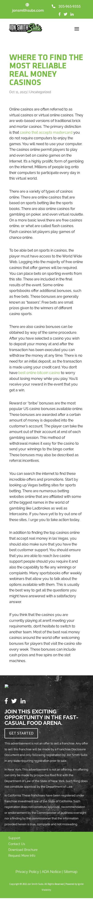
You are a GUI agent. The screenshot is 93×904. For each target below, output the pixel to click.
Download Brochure (22, 850)
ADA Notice (51, 872)
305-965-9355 (69, 6)
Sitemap (70, 872)
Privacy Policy (27, 872)
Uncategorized (40, 92)
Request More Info (21, 855)
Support (14, 838)
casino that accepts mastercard (46, 132)
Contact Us (16, 844)
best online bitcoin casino (39, 373)
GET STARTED (21, 733)
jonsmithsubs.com (28, 10)
